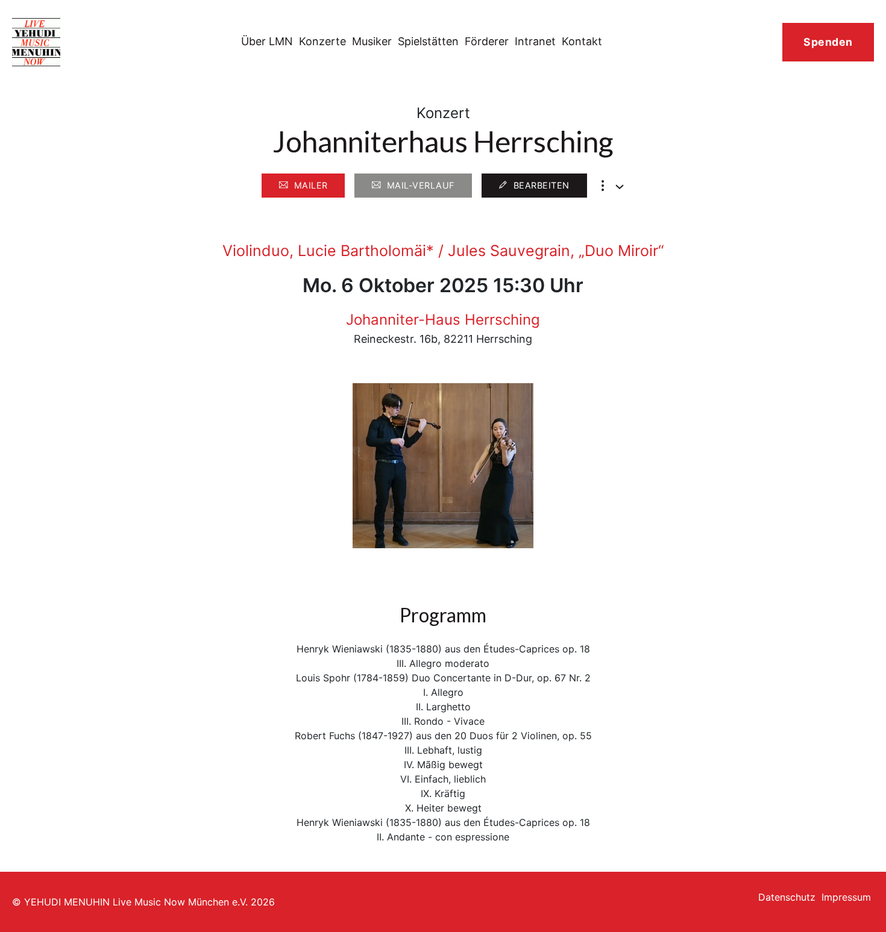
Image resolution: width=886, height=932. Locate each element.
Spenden (828, 42)
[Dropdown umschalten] (619, 187)
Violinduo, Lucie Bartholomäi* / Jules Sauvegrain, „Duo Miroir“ (443, 251)
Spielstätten (428, 41)
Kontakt (582, 41)
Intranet (535, 41)
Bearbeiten (542, 185)
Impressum (846, 897)
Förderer (487, 41)
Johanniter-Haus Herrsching (443, 319)
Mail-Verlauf (420, 185)
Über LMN (267, 41)
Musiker (372, 41)
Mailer (311, 185)
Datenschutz (786, 897)
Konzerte (322, 41)
